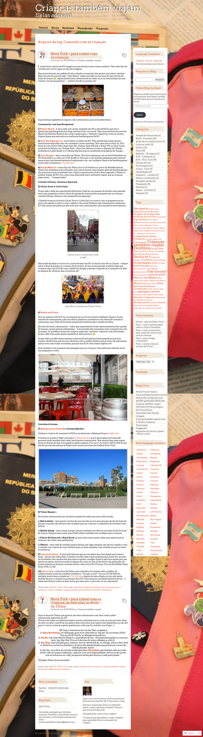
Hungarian (155, 496)
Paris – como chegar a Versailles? (145, 339)
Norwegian (155, 519)
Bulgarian (155, 461)
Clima (146, 230)
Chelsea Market (82, 438)
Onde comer (153, 289)
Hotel (155, 263)
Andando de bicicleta (145, 216)
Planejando (85, 28)
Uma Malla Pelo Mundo (147, 413)
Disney (136, 251)
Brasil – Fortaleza (144, 138)
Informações (141, 265)
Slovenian (155, 535)
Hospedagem (142, 172)
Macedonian (142, 515)
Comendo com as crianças (89, 667)
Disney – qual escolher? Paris (150, 321)
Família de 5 (142, 163)
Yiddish (154, 554)
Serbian (154, 531)
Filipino (140, 481)
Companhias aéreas (145, 236)
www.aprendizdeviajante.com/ (151, 419)
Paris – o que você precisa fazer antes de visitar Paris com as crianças (149, 333)
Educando (143, 254)
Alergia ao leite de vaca (146, 211)
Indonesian (155, 500)
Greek (139, 492)
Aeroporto (141, 208)
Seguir (140, 115)
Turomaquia (142, 425)
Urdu (139, 550)
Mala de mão (141, 277)
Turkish (140, 546)
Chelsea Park (99, 587)
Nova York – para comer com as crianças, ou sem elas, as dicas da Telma (76, 602)
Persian (140, 523)
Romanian (155, 527)
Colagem (140, 416)
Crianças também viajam (88, 7)
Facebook (141, 372)
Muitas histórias (158, 280)
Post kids (155, 295)
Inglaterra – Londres (146, 175)
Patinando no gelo (140, 295)
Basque (153, 457)
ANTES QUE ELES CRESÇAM (150, 401)
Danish (153, 473)
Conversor (140, 242)
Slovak (139, 535)
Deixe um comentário (60, 669)
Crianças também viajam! (89, 60)
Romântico (153, 303)
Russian (140, 531)
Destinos (68, 27)
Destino (139, 147)
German (140, 488)
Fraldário (147, 259)
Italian (153, 504)
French (148, 61)
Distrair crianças (147, 251)
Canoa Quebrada (145, 225)
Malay (153, 515)
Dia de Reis (157, 248)
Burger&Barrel (48, 167)
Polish (153, 523)
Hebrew (154, 492)
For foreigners (143, 166)
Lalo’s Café (47, 571)
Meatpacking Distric (51, 429)
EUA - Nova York (60, 587)
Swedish (140, 542)
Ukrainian (155, 546)
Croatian (154, 469)
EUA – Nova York (144, 160)
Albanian (155, 450)
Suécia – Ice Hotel (144, 190)
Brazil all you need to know (149, 141)
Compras (139, 238)
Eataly (82, 590)
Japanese (140, 508)
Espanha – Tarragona (146, 153)
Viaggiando (141, 428)
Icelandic (141, 500)
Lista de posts (156, 274)
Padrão (123, 54)
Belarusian (141, 461)
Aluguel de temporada (147, 135)
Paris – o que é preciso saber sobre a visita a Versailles (149, 326)
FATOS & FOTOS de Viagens (149, 407)
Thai (152, 542)
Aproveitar (140, 219)
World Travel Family (146, 392)
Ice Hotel (161, 263)
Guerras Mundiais (159, 260)
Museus (138, 283)
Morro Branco (145, 281)
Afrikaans (141, 450)
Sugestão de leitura (143, 308)
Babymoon (139, 222)
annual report (161, 217)
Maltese (140, 519)
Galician (154, 484)
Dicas (55, 27)
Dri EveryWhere (144, 410)
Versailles (157, 308)
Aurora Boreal (153, 220)
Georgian (155, 488)
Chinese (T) (142, 469)
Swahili (154, 539)
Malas (153, 277)
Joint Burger (47, 155)
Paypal (149, 295)
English (140, 61)
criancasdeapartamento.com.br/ (152, 395)
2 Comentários (105, 590)
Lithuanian (155, 511)
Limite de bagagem (140, 275)
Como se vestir (143, 144)
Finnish (154, 481)
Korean (154, 508)
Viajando (102, 28)
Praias (161, 295)
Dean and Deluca (49, 554)
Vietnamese (156, 550)
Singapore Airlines (152, 305)
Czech (139, 473)
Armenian (155, 453)
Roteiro (162, 302)
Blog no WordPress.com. (46, 733)
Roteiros (140, 187)
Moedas (136, 281)
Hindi (139, 496)
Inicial (43, 27)
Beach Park (149, 222)
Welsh (139, 554)
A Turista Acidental (145, 422)
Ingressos (153, 266)
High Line (114, 433)
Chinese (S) (155, 465)
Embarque (153, 254)
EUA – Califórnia (144, 156)
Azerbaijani (142, 457)
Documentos (160, 251)
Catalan (140, 465)
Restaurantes (91, 590)
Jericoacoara (140, 269)
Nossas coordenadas (146, 178)
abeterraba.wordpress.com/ (149, 398)
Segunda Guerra (139, 305)
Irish (138, 504)
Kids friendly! (157, 271)
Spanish (158, 61)
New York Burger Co (51, 141)
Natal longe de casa (150, 284)
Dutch (139, 477)
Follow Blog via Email (148, 88)
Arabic (139, 453)
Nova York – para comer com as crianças (74, 55)
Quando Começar (144, 297)
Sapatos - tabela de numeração (54, 688)
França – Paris (142, 169)
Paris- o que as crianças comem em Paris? (147, 345)
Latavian (140, 511)
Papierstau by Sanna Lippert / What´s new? (150, 432)
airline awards (154, 209)
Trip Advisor (67, 163)
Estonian (154, 477)
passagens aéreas (148, 291)
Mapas (159, 278)
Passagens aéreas (144, 181)
